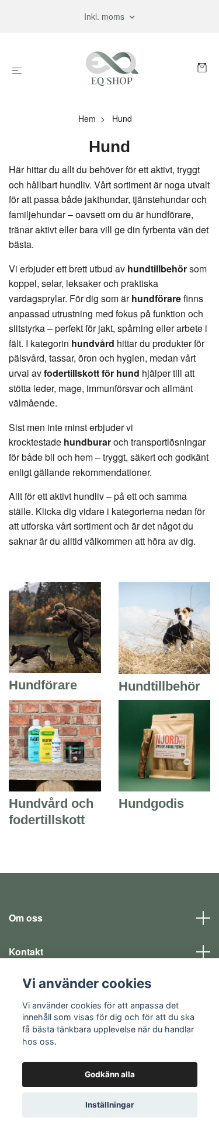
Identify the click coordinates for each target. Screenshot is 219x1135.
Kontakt (26, 951)
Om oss (26, 917)
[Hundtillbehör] (165, 626)
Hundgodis (151, 804)
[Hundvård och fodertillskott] (55, 744)
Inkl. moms (105, 16)
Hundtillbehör (159, 686)
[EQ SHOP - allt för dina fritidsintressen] (112, 69)
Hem (87, 118)
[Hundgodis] (165, 744)
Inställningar (109, 1104)
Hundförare (43, 685)
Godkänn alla (110, 1074)
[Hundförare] (55, 626)
